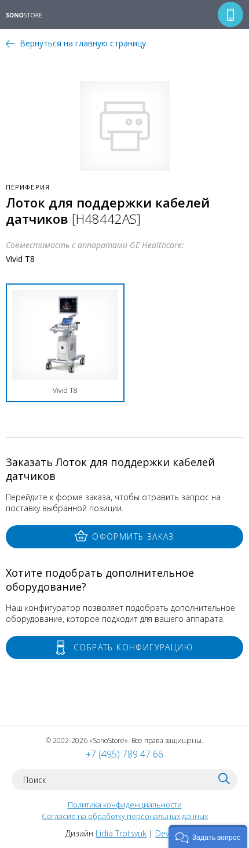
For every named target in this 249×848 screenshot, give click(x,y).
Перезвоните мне (230, 14)
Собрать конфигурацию (133, 647)
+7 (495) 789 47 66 (124, 754)
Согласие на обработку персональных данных (125, 816)
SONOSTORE (31, 15)
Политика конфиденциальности (125, 804)
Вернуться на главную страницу (83, 43)
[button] (208, 836)
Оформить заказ (133, 536)
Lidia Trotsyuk (121, 833)
